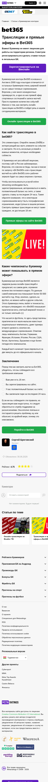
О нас (4, 607)
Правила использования (12, 630)
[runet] (4, 739)
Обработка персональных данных (16, 637)
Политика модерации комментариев (17, 645)
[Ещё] (44, 3)
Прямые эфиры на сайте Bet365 (24, 220)
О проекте (6, 614)
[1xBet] (10, 12)
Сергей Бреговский (23, 440)
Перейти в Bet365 (24, 430)
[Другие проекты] (9, 3)
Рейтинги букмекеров (13, 557)
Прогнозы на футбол (13, 597)
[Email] (14, 447)
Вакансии (6, 611)
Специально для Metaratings (14, 618)
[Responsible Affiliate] (25, 755)
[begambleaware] (25, 747)
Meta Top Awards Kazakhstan (9, 678)
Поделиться (21, 475)
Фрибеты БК (8, 584)
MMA (4, 673)
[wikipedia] (31, 739)
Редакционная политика (12, 641)
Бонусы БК (7, 577)
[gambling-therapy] (8, 755)
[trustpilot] (8, 747)
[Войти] (40, 3)
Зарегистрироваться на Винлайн (24, 68)
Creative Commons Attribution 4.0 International (21, 714)
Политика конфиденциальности (15, 626)
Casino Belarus (8, 684)
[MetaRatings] (10, 702)
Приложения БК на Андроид (16, 564)
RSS (4, 622)
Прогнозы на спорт (12, 590)
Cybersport (6, 669)
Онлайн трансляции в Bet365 (24, 121)
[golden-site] (15, 739)
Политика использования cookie (15, 634)
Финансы (6, 687)
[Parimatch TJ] (27, 12)
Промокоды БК (10, 570)
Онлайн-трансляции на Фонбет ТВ (14, 537)
